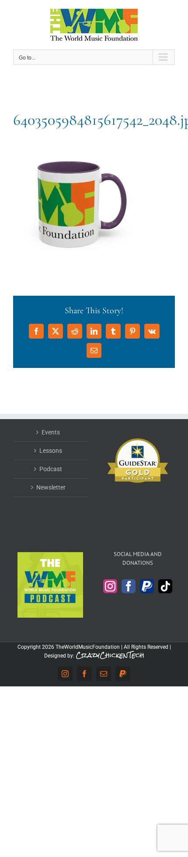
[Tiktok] (165, 586)
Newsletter (51, 487)
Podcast (50, 468)
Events (51, 432)
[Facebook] (129, 586)
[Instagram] (110, 586)
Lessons (50, 450)
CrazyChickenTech (110, 655)
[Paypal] (147, 586)
